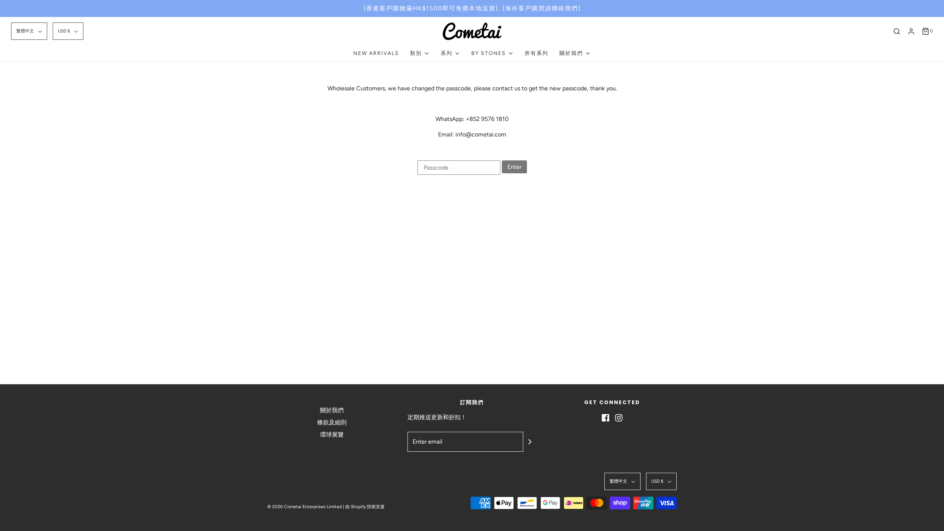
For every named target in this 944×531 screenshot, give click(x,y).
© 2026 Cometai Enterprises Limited (304, 506)
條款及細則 (332, 422)
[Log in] (911, 31)
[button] (29, 31)
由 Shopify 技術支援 (365, 506)
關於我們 (332, 410)
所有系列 (536, 53)
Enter (514, 166)
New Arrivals (376, 53)
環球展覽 (332, 434)
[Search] (896, 31)
